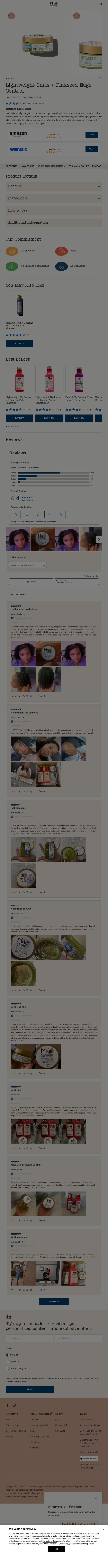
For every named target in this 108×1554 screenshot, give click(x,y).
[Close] (103, 1529)
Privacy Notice (88, 1544)
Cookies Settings (50, 1544)
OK (56, 1549)
